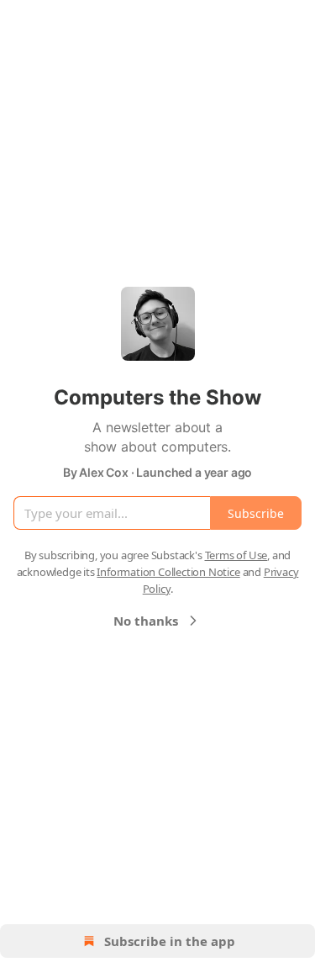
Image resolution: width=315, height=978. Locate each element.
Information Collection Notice (168, 571)
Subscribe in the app (169, 941)
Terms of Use (236, 555)
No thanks (145, 620)
